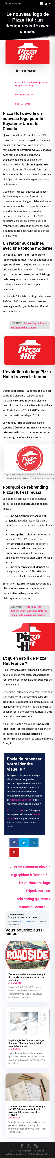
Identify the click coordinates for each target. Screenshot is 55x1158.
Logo (32, 85)
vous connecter (25, 921)
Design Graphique (37, 82)
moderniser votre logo (21, 799)
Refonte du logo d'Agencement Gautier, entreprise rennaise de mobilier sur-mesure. (29, 610)
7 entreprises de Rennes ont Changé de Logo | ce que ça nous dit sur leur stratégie (26, 977)
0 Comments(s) (24, 94)
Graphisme (21, 85)
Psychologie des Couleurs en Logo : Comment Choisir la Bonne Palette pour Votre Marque (26, 1043)
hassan (31, 70)
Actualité (20, 82)
